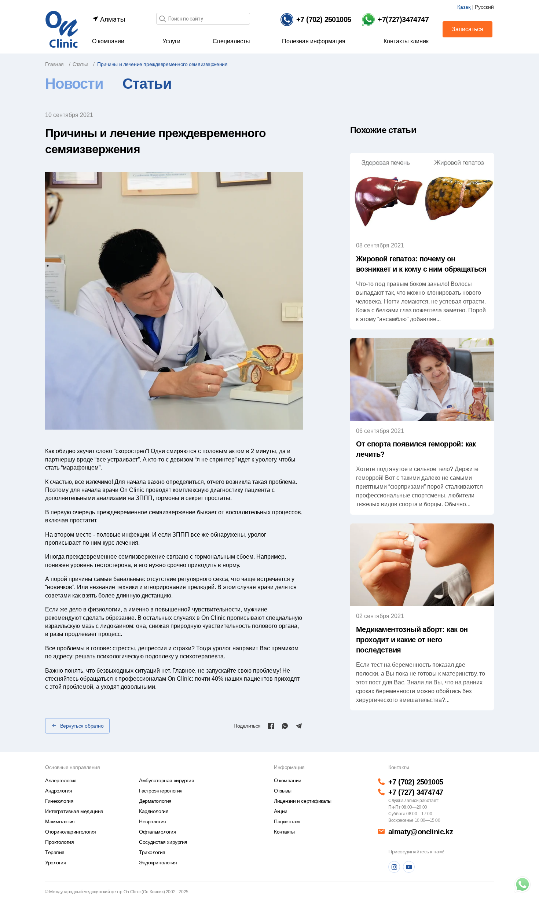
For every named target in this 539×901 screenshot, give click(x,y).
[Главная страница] (61, 29)
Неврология (152, 821)
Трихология (152, 852)
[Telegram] (298, 725)
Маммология (60, 821)
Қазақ (463, 7)
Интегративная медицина (74, 811)
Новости (74, 84)
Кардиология (153, 811)
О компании (108, 41)
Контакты (284, 832)
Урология (55, 862)
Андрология (58, 791)
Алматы (112, 19)
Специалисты (231, 41)
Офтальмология (157, 832)
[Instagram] (394, 867)
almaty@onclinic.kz (420, 832)
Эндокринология (158, 862)
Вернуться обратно (82, 726)
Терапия (55, 852)
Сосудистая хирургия (163, 842)
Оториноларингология (70, 832)
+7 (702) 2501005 (415, 782)
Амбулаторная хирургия (166, 780)
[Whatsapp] (284, 725)
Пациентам (287, 821)
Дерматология (155, 801)
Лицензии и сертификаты (302, 801)
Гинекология (59, 801)
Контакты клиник (406, 41)
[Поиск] (162, 19)
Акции (280, 811)
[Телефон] (522, 884)
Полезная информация (313, 41)
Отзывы (282, 791)
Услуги (171, 41)
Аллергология (61, 780)
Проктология (59, 842)
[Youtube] (408, 867)
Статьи (147, 84)
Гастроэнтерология (161, 791)
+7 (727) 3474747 (415, 792)
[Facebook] (271, 725)
